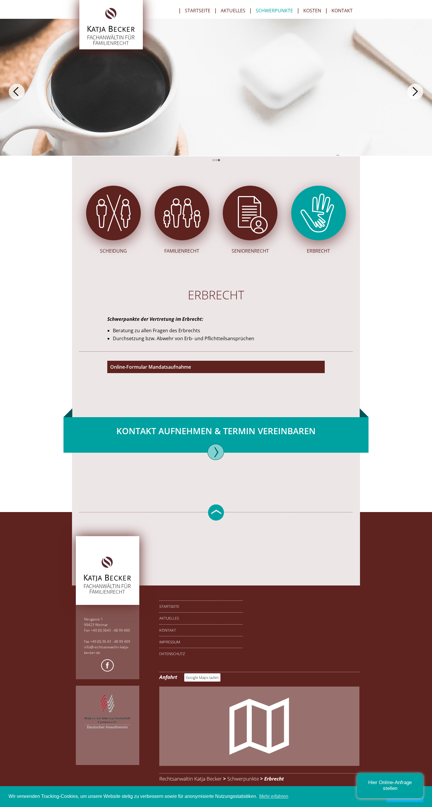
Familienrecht (181, 251)
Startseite (197, 11)
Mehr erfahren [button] (273, 796)
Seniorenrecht (250, 251)
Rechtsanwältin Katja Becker (190, 778)
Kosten (312, 11)
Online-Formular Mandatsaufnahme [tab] (150, 367)
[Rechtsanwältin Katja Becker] (111, 44)
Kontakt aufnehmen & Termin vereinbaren (216, 431)
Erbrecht (318, 251)
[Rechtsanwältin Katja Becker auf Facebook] (107, 666)
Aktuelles (233, 11)
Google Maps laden (202, 677)
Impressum (169, 642)
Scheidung (113, 251)
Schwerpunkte (274, 11)
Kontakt (342, 11)
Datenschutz (172, 653)
